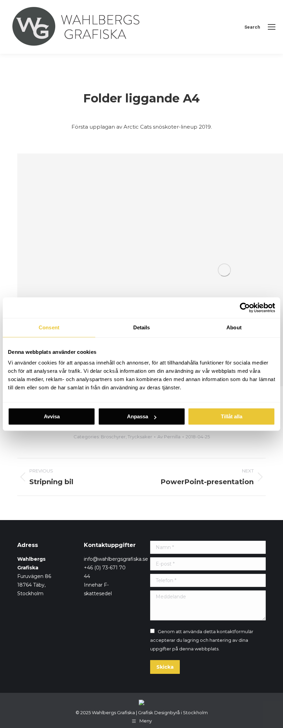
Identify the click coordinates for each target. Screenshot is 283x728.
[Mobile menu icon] (271, 26)
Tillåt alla (231, 416)
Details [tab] (141, 327)
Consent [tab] (49, 327)
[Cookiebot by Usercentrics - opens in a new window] (245, 307)
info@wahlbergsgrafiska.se (116, 559)
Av (168, 436)
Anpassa (137, 416)
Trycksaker (140, 436)
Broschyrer (113, 436)
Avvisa (52, 416)
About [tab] (234, 327)
